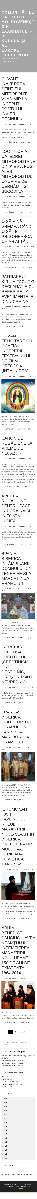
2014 (4, 1146)
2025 (4, 1102)
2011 (4, 1158)
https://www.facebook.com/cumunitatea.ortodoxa (18, 1174)
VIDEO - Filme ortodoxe (9, 1082)
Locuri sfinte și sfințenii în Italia (12, 1061)
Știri (28, 142)
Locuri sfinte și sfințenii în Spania (12, 1066)
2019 (4, 1126)
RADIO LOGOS (6, 1087)
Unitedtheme (18, 1188)
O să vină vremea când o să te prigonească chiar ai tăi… (16, 231)
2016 (4, 1138)
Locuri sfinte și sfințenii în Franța (12, 1063)
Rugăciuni (15, 487)
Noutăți (14, 142)
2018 (4, 1130)
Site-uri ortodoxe (7, 1079)
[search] (34, 40)
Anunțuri (15, 212)
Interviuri (15, 267)
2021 (4, 1118)
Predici (22, 142)
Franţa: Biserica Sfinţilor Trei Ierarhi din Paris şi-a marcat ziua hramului (17, 727)
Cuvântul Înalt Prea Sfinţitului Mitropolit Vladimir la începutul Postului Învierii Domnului (14, 99)
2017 (4, 1134)
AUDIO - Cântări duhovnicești (11, 1084)
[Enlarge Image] (31, 383)
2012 (4, 1154)
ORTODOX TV (6, 1077)
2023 (4, 1110)
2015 (4, 1142)
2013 (4, 1150)
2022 (4, 1114)
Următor (24, 1032)
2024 (4, 1106)
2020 (4, 1122)
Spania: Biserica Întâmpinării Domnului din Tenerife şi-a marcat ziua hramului (16, 568)
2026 (4, 1099)
